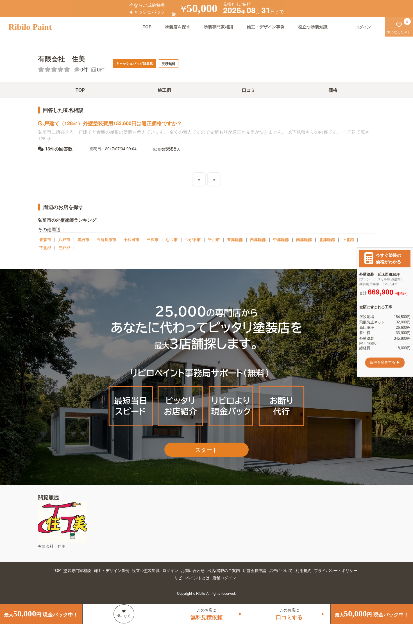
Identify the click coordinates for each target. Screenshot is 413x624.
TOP (147, 27)
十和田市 (131, 239)
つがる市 (193, 239)
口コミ (248, 90)
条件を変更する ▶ (385, 363)
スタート (206, 449)
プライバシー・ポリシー (335, 570)
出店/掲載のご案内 (223, 570)
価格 (332, 90)
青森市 (45, 239)
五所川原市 (106, 239)
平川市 (214, 239)
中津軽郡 (281, 239)
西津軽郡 (258, 239)
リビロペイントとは (192, 577)
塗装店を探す (177, 27)
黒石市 (83, 239)
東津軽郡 (235, 239)
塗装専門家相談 (218, 27)
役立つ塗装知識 (313, 27)
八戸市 (64, 239)
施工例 (164, 90)
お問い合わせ (193, 570)
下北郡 (45, 247)
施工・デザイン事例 (266, 27)
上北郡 (348, 239)
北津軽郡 (327, 239)
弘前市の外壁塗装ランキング (67, 220)
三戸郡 (64, 247)
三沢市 (152, 239)
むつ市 (172, 239)
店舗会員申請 (254, 570)
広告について (281, 570)
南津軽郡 (304, 239)
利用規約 (303, 570)
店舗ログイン (224, 577)
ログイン (170, 570)
